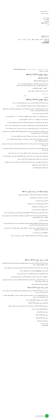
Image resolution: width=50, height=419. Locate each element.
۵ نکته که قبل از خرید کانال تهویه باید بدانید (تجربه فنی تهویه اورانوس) (9, 344)
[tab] (25, 95)
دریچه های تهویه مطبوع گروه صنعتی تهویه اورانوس (9, 333)
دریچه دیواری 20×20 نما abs (42, 317)
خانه (47, 69)
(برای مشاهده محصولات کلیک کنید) (40, 167)
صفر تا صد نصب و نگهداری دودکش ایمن (10, 349)
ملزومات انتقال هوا (11, 340)
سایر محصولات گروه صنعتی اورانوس (40, 164)
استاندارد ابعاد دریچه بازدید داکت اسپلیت (9, 337)
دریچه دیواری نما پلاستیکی (42, 311)
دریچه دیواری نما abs (31, 69)
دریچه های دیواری (41, 69)
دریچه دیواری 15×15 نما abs (42, 102)
